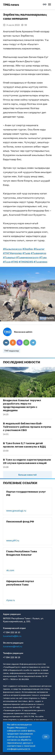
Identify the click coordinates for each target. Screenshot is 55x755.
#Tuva (7, 261)
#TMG (14, 261)
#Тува (43, 257)
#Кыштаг (39, 248)
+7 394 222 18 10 (11, 632)
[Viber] (19, 342)
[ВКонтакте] (6, 342)
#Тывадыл (9, 257)
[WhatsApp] (26, 342)
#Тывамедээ (38, 253)
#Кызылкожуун (12, 248)
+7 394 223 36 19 (11, 657)
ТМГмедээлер (11, 350)
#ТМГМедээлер (12, 253)
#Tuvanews (40, 261)
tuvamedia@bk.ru (12, 636)
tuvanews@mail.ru (12, 646)
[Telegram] (33, 342)
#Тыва (26, 253)
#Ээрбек (27, 248)
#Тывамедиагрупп (27, 257)
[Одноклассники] (13, 342)
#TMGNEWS (26, 261)
